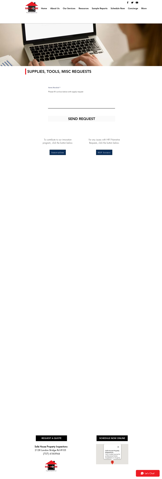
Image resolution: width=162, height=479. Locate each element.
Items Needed (53, 87)
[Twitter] (132, 2)
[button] (83, 7)
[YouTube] (136, 2)
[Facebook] (127, 2)
